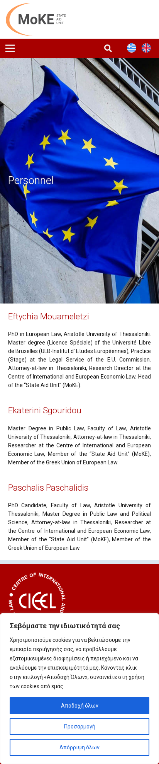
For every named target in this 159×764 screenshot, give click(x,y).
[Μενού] (10, 48)
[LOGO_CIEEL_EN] (37, 601)
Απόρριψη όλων (79, 747)
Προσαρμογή (79, 726)
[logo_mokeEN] (40, 19)
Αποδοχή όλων (79, 706)
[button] (108, 48)
